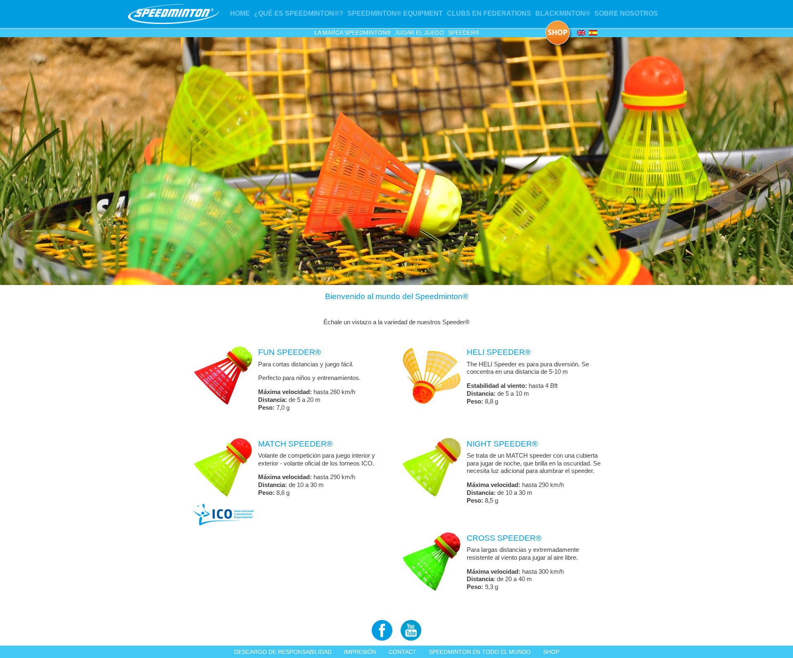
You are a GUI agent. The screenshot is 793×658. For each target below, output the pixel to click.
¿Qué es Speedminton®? (298, 13)
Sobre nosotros (626, 13)
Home (240, 13)
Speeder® (463, 32)
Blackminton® (562, 13)
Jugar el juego (419, 32)
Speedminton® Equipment (395, 13)
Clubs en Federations (489, 13)
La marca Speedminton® (352, 32)
